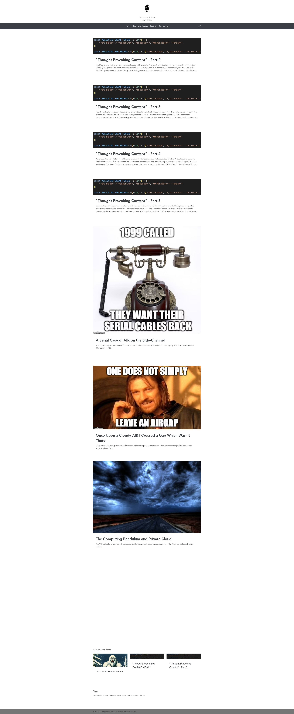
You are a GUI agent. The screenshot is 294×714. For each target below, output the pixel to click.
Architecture (97, 695)
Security (142, 695)
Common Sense (115, 695)
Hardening (126, 695)
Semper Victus (147, 17)
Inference (134, 695)
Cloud (105, 695)
